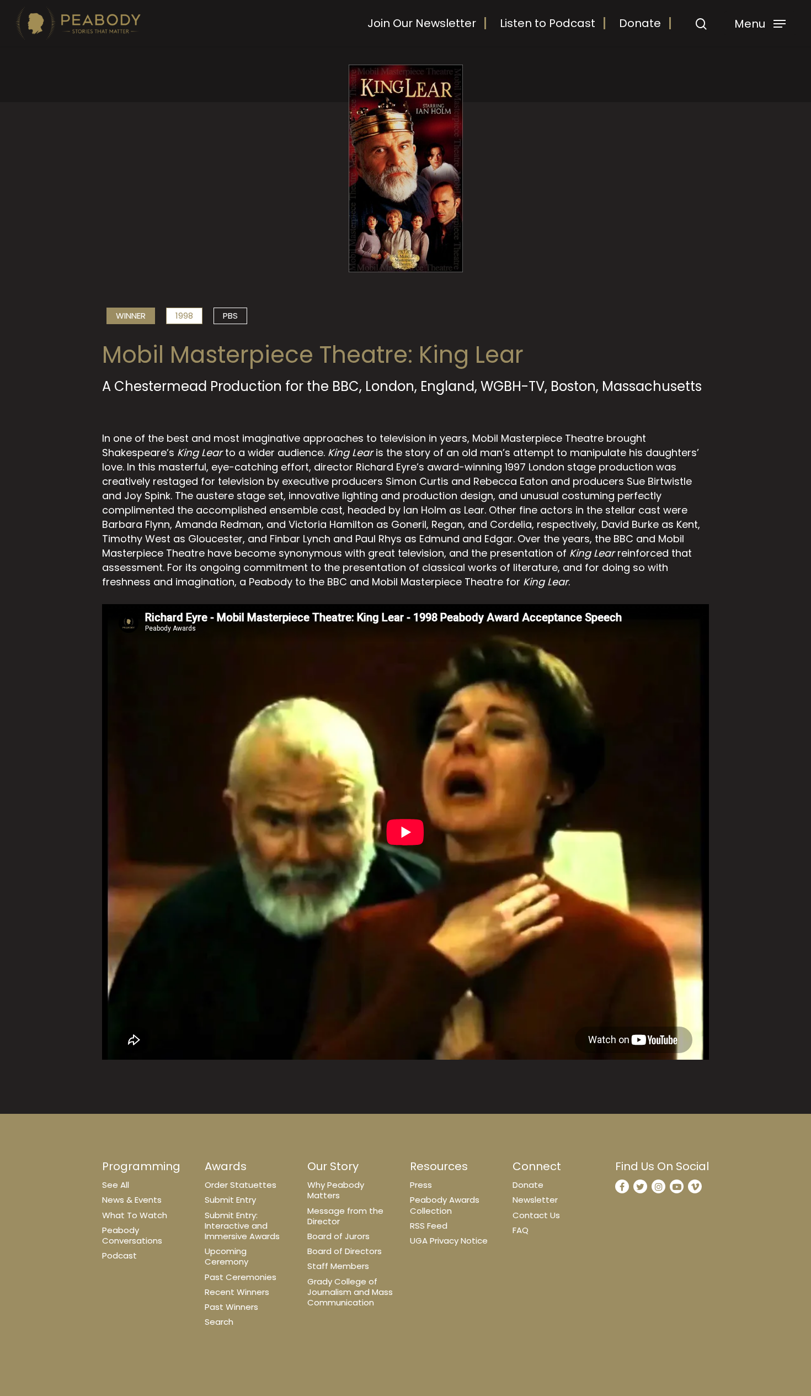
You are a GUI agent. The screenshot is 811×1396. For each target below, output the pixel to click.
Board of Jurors (338, 1236)
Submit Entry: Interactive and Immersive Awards (242, 1225)
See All (115, 1185)
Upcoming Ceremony (226, 1256)
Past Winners (231, 1307)
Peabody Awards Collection (444, 1205)
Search (219, 1322)
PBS (230, 315)
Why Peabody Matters (335, 1190)
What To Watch (134, 1215)
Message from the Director (345, 1216)
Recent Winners (237, 1292)
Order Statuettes (240, 1185)
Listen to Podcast (547, 23)
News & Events (132, 1199)
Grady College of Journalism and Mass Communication (350, 1292)
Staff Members (338, 1266)
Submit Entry (230, 1199)
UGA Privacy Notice (449, 1240)
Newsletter (535, 1199)
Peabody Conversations (132, 1235)
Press (421, 1185)
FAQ (521, 1230)
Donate (640, 23)
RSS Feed (428, 1225)
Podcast (119, 1255)
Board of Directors (344, 1251)
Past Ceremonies (240, 1277)
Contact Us (536, 1215)
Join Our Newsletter (421, 23)
